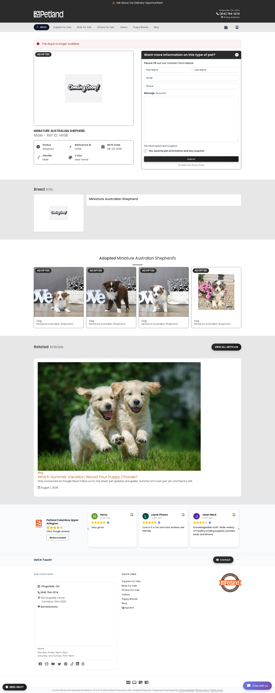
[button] (238, 529)
